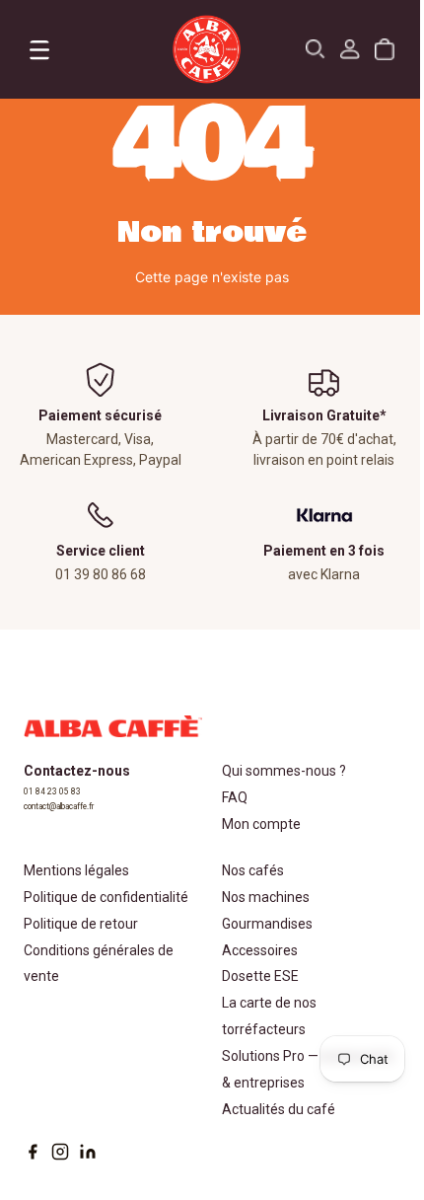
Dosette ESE (260, 976)
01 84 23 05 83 (52, 791)
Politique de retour (81, 924)
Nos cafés (253, 870)
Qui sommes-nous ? (284, 771)
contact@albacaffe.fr (59, 806)
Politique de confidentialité (106, 897)
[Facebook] (32, 1152)
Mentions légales (76, 870)
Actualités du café (278, 1109)
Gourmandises (267, 924)
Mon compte (261, 824)
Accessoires (260, 950)
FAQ (234, 797)
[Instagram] (60, 1152)
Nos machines (266, 897)
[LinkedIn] (88, 1152)
